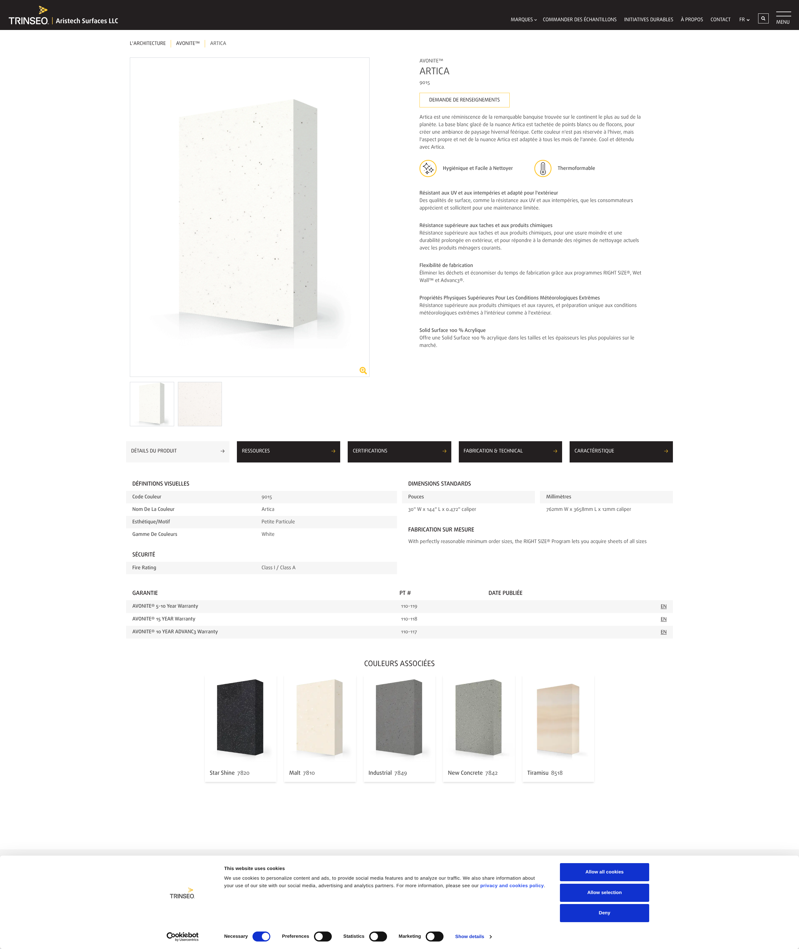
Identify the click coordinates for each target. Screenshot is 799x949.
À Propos (692, 19)
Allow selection (604, 892)
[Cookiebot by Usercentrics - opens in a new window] (182, 937)
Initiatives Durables (648, 19)
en (664, 606)
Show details (469, 936)
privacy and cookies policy (512, 885)
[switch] (323, 937)
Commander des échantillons (580, 19)
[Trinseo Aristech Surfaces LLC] (60, 15)
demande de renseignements (464, 100)
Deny (604, 913)
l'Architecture (148, 43)
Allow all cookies (605, 872)
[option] (249, 217)
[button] (763, 18)
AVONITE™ (188, 43)
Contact (721, 19)
